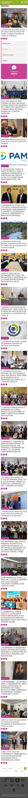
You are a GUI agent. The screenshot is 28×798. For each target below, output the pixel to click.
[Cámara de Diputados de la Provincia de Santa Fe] (22, 785)
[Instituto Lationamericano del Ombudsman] (5, 785)
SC (26, 796)
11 (9, 771)
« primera (4, 768)
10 (6, 771)
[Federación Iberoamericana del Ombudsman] (17, 785)
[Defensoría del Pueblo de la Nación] (12, 780)
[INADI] (17, 780)
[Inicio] (6, 2)
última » (22, 771)
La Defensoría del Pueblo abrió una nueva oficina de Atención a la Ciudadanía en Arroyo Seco (14, 514)
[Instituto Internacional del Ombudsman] (5, 780)
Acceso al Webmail (16, 796)
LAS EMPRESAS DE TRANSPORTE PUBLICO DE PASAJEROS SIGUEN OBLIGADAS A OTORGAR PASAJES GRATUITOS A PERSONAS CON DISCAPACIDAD (14, 652)
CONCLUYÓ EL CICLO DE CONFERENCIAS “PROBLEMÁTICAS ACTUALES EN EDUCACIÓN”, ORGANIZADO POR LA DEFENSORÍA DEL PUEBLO (14, 756)
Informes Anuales (8, 55)
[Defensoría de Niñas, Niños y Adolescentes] (22, 780)
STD (21, 796)
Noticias (5, 49)
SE (24, 796)
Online (14, 73)
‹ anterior (10, 768)
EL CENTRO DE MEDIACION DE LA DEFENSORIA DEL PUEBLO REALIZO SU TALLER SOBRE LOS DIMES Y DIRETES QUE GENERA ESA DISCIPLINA (13, 412)
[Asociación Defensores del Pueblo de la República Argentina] (12, 785)
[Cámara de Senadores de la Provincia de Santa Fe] (14, 790)
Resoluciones (7, 43)
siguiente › (16, 771)
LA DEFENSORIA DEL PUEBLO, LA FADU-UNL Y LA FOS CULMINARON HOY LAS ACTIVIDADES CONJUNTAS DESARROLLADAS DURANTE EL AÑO (14, 582)
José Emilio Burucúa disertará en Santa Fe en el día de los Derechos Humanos (13, 141)
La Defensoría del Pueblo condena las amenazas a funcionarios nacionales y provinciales (13, 344)
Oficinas (5, 60)
